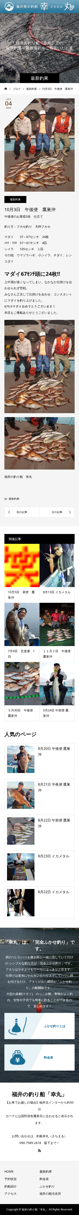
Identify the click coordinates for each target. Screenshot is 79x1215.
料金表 (44, 1179)
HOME (9, 1171)
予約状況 (10, 1179)
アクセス (10, 1193)
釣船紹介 (10, 1186)
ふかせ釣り (47, 1186)
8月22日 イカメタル (53, 891)
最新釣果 (15, 199)
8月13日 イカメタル (57, 592)
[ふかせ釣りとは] (39, 1015)
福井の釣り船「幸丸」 (39, 1094)
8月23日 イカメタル (53, 856)
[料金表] (39, 1047)
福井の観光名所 (50, 1193)
